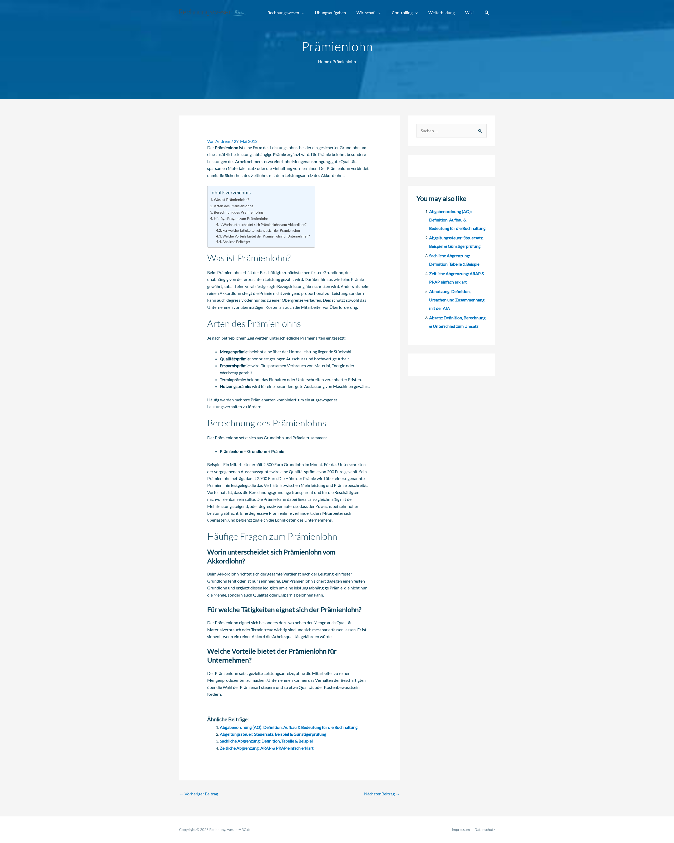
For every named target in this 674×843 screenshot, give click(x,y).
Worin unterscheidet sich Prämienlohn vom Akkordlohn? (264, 225)
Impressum (461, 829)
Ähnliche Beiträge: (236, 242)
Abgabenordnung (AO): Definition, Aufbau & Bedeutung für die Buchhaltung (289, 727)
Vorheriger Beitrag (199, 793)
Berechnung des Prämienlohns (239, 212)
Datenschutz (484, 829)
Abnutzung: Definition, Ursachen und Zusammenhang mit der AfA (456, 300)
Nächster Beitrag (382, 793)
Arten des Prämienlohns (233, 206)
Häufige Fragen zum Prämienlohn (241, 218)
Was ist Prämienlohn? (231, 199)
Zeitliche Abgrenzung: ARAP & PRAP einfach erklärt (267, 747)
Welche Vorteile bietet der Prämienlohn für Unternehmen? (266, 236)
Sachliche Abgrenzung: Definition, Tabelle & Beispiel (266, 740)
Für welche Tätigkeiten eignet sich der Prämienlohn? (261, 230)
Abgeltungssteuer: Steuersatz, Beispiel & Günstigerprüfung (273, 733)
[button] (487, 13)
